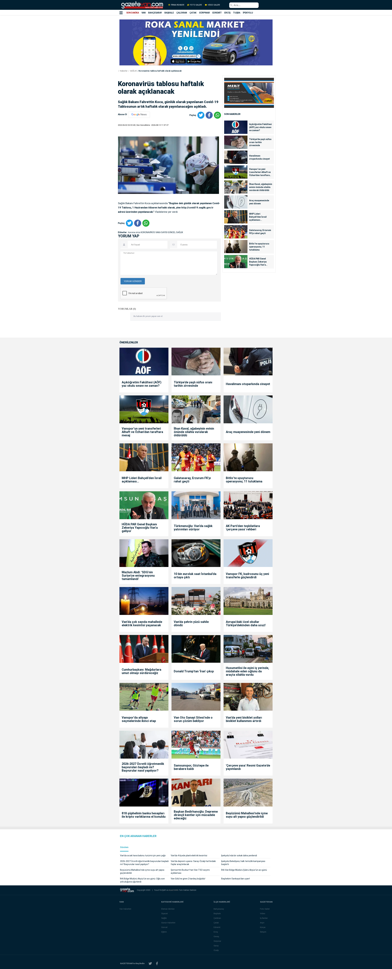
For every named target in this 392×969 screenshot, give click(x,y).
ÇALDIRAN (181, 12)
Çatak (216, 923)
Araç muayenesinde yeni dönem (259, 202)
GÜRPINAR (204, 12)
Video (262, 913)
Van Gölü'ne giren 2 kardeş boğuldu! (188, 878)
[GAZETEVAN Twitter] (150, 963)
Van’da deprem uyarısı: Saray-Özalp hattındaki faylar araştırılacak (193, 862)
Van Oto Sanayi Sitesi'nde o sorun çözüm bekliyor (193, 719)
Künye (262, 927)
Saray (216, 945)
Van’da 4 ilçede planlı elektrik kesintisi (189, 855)
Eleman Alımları (168, 909)
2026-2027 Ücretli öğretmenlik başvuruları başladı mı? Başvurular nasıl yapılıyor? (143, 767)
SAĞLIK (133, 71)
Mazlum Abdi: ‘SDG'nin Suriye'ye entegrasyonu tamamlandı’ (138, 575)
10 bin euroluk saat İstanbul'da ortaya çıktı (195, 575)
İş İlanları (264, 918)
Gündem (124, 847)
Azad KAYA (174, 890)
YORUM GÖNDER (133, 281)
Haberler (123, 71)
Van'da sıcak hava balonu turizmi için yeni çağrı (143, 855)
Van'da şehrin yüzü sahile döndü (191, 623)
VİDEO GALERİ (213, 5)
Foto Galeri (265, 909)
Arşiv (262, 923)
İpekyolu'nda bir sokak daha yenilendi (239, 855)
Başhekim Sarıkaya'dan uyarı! (235, 878)
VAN (143, 12)
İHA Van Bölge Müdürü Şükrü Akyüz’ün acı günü (244, 870)
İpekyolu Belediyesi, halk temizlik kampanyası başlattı (243, 862)
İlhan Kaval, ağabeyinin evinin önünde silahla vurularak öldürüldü (260, 187)
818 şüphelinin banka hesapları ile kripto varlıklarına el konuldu (144, 815)
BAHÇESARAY (155, 12)
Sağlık (164, 918)
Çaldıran (217, 918)
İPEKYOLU (248, 12)
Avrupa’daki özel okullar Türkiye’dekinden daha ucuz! (246, 623)
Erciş (216, 932)
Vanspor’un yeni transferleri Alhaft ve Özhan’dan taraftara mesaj (260, 172)
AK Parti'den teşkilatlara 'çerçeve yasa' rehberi (243, 527)
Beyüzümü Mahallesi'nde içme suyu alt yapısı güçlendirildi (247, 815)
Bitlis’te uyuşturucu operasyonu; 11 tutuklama (259, 246)
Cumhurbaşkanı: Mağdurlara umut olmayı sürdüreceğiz (141, 671)
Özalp (216, 950)
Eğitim (164, 932)
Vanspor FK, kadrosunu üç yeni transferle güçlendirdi (247, 575)
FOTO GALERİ (196, 5)
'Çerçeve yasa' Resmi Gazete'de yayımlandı (248, 767)
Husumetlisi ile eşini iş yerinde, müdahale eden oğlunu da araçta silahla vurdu (247, 671)
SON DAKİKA (132, 12)
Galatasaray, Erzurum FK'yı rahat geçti (260, 231)
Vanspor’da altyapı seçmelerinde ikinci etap (139, 719)
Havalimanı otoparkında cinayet (259, 157)
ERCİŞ (227, 12)
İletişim (263, 932)
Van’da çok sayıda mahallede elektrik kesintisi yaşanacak (142, 623)
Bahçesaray (219, 909)
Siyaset (164, 913)
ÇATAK (193, 12)
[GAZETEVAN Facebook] (157, 963)
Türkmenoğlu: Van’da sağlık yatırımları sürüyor (193, 527)
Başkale (217, 913)
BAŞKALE (169, 12)
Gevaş (216, 936)
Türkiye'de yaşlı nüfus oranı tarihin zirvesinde (260, 142)
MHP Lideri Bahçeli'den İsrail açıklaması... (258, 217)
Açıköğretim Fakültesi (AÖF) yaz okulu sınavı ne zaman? (260, 127)
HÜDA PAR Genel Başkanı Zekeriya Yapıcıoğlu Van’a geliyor (258, 261)
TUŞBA (236, 12)
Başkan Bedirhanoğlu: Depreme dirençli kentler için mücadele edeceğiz (196, 815)
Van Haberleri (125, 909)
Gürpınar (217, 941)
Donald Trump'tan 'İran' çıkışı (194, 671)
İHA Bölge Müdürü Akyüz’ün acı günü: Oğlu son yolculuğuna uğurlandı (142, 880)
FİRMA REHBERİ (177, 5)
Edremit (217, 927)
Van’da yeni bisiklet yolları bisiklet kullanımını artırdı (244, 719)
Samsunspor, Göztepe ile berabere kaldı (191, 767)
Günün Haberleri (168, 923)
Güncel (164, 927)
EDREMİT (217, 12)
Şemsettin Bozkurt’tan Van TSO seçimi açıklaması (190, 871)
